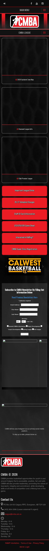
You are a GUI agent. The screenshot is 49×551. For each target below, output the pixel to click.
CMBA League (25, 32)
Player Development (34, 326)
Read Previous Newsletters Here (24, 297)
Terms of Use (26, 543)
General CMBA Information (17, 326)
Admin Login (25, 547)
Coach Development (14, 329)
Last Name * (16, 314)
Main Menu (24, 10)
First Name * (16, 309)
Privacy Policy (38, 543)
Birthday (24, 319)
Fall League (37, 329)
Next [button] (42, 266)
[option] (24, 266)
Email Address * (15, 305)
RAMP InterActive (12, 543)
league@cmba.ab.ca (13, 514)
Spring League (27, 329)
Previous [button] (6, 266)
